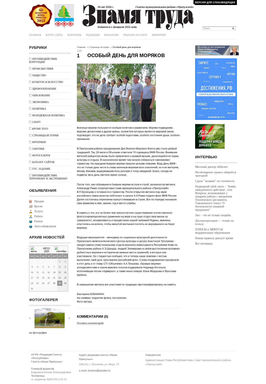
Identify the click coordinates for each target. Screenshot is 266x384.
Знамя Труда (40, 15)
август (46, 247)
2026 (46, 251)
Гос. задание (41, 168)
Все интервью (203, 243)
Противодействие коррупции (43, 61)
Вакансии (111, 35)
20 (49, 278)
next (69, 318)
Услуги (38, 211)
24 (32, 283)
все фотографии (38, 332)
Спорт (36, 122)
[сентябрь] (60, 249)
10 (32, 272)
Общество (39, 75)
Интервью (39, 142)
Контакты (74, 35)
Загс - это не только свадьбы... (214, 215)
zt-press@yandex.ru (99, 370)
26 (43, 283)
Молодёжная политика (48, 115)
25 (38, 283)
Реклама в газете (135, 35)
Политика (39, 108)
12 (43, 272)
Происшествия (42, 68)
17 (32, 278)
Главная (35, 35)
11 (38, 272)
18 (38, 278)
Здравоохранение (44, 88)
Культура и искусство (47, 82)
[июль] (34, 249)
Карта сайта (54, 35)
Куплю (38, 206)
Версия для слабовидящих (215, 2)
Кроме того (40, 128)
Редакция (93, 35)
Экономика (40, 102)
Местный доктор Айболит (211, 166)
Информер (159, 35)
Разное (38, 221)
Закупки (38, 148)
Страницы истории (45, 135)
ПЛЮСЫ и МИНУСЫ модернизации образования (212, 231)
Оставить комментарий (90, 323)
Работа (38, 216)
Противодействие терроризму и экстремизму (48, 177)
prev (29, 318)
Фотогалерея (41, 155)
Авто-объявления (45, 226)
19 (43, 278)
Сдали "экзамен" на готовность (214, 181)
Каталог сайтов (43, 162)
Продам (39, 201)
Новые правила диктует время (214, 238)
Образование (41, 95)
